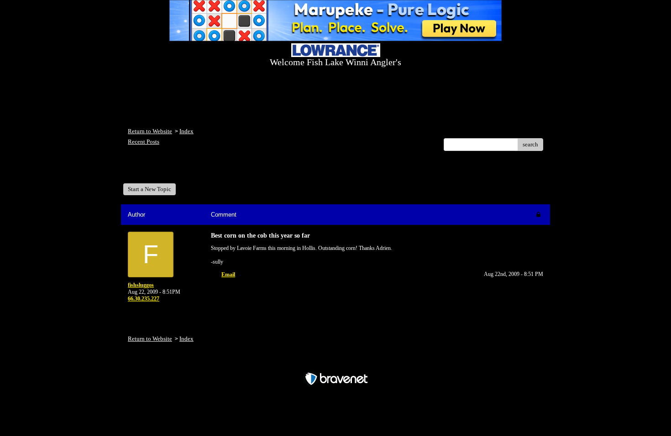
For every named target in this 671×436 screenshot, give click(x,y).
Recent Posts (143, 141)
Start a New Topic (149, 189)
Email (228, 274)
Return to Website (150, 131)
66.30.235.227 (143, 299)
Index (186, 131)
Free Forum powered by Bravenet (336, 362)
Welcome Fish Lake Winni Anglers (177, 170)
